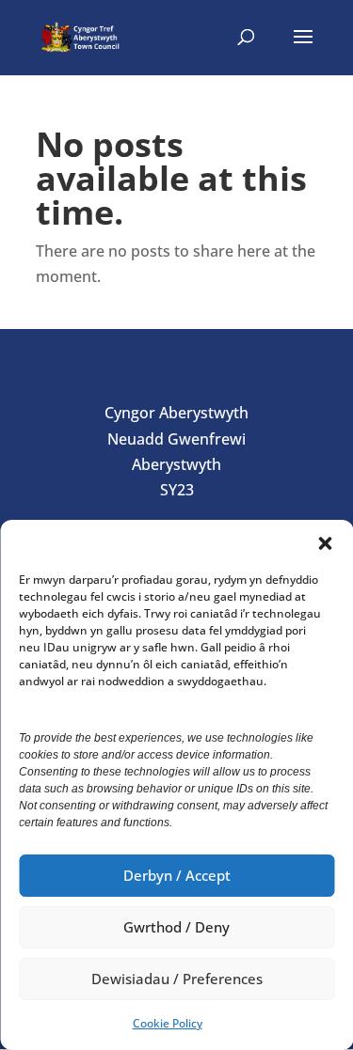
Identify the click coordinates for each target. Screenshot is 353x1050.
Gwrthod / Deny (176, 926)
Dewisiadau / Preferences (177, 978)
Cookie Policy (167, 1023)
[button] (324, 543)
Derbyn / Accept (177, 875)
